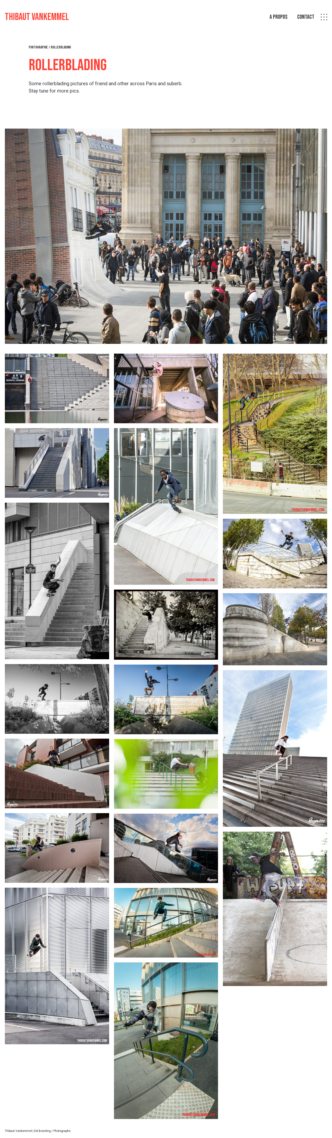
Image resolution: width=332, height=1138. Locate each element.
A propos (279, 17)
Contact (305, 17)
